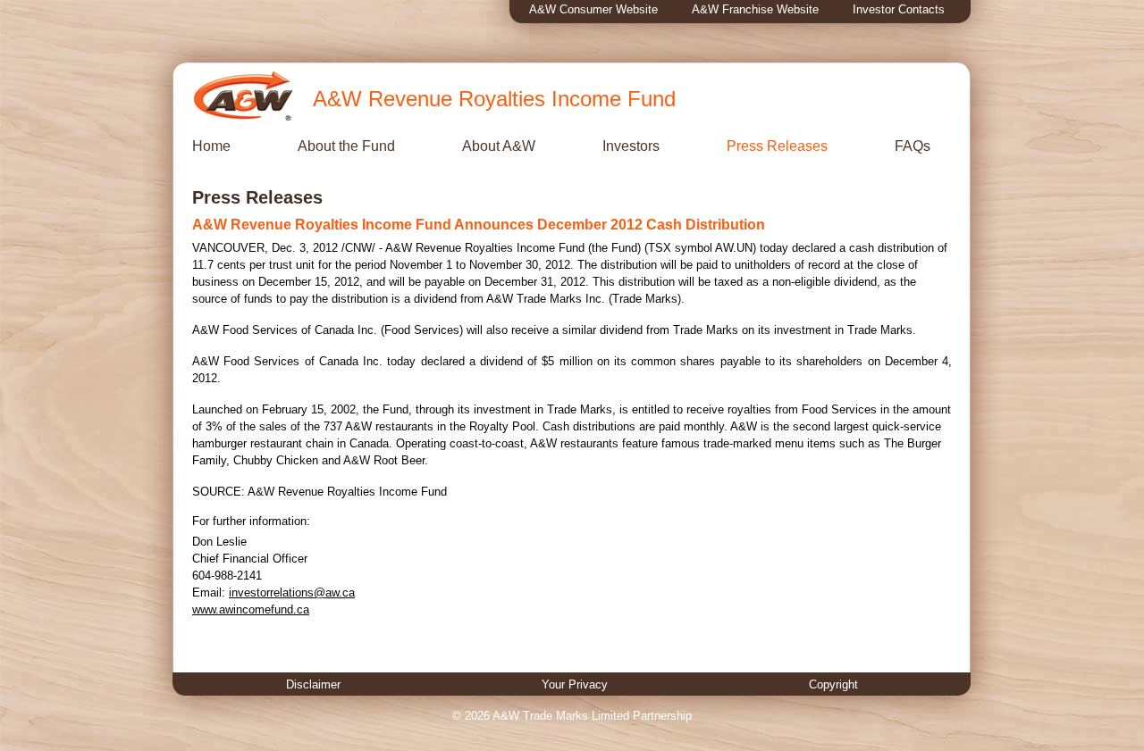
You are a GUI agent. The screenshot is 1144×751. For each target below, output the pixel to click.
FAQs (912, 146)
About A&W (498, 146)
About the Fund (346, 146)
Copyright (833, 684)
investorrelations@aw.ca (292, 592)
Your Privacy (575, 684)
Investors (631, 146)
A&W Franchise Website (755, 9)
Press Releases (777, 146)
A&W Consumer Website (593, 9)
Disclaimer (313, 684)
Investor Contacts (899, 9)
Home (211, 146)
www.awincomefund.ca (250, 609)
